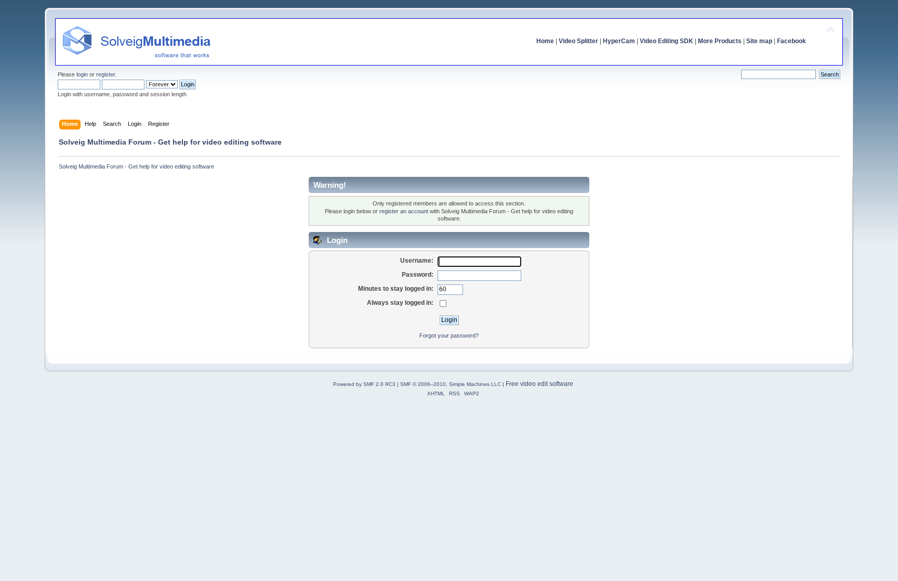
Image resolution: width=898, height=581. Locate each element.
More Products (720, 41)
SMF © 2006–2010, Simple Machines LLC (450, 384)
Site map (759, 41)
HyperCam (619, 41)
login (82, 74)
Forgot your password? (449, 335)
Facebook (791, 41)
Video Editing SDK (666, 41)
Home (545, 41)
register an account (403, 211)
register (105, 74)
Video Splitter (578, 41)
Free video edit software (539, 384)
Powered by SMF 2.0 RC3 (364, 384)
